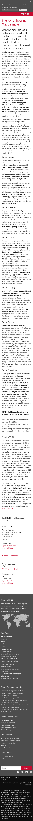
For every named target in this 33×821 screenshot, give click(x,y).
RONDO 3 (4, 639)
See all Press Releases (10, 555)
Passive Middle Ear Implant (9, 661)
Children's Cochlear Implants (10, 707)
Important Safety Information (10, 669)
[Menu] (2, 14)
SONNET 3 (4, 641)
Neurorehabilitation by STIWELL (10, 738)
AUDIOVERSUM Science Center (10, 741)
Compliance (4, 671)
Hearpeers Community (8, 743)
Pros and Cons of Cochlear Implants (12, 693)
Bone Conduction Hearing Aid (10, 654)
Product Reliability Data (8, 712)
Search (26, 768)
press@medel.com (9, 546)
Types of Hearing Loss (7, 725)
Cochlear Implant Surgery (9, 695)
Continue (23, 10)
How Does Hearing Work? (8, 727)
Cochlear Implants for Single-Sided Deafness (14, 709)
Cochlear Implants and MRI (9, 702)
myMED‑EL (4, 745)
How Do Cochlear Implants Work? (11, 698)
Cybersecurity (5, 676)
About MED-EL (7, 600)
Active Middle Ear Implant (9, 659)
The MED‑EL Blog (6, 748)
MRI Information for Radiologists (11, 674)
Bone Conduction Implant (9, 656)
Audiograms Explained (8, 723)
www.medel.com (8, 508)
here (8, 810)
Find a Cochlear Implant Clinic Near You (13, 691)
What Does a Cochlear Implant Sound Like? (14, 700)
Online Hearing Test (7, 720)
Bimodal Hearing (6, 730)
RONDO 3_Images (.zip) (10, 569)
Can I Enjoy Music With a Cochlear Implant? (14, 705)
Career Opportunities (7, 756)
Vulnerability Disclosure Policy (10, 678)
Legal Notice (23, 783)
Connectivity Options (7, 664)
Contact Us (4, 758)
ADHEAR (3, 646)
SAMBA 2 (3, 644)
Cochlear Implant (6, 652)
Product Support (6, 667)
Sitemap (5, 783)
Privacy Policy (13, 783)
